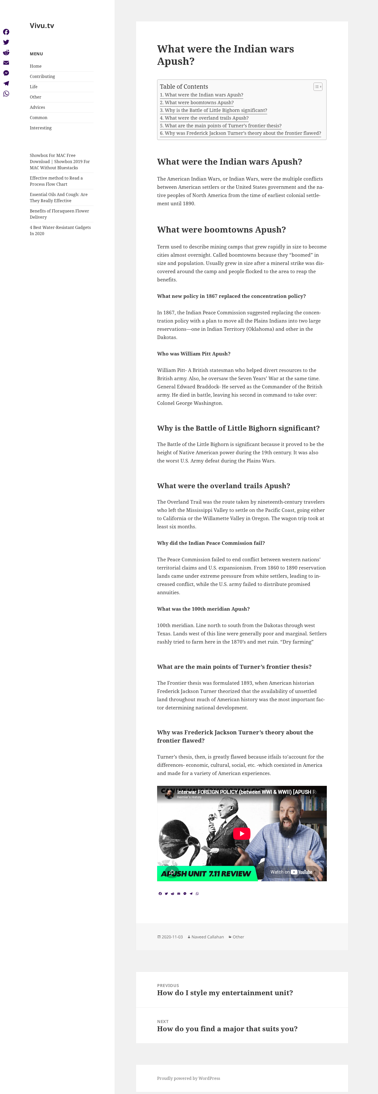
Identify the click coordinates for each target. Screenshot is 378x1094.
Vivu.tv (42, 25)
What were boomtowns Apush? (199, 102)
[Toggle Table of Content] (315, 86)
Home (36, 66)
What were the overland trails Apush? (207, 118)
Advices (37, 107)
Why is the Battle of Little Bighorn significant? (216, 110)
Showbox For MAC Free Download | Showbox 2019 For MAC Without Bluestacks (60, 162)
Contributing (42, 76)
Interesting (41, 128)
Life (34, 87)
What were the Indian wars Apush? (204, 95)
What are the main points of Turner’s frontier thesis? (223, 125)
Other (35, 97)
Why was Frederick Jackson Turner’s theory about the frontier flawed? (243, 133)
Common (38, 117)
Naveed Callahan (208, 937)
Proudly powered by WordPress (188, 1078)
